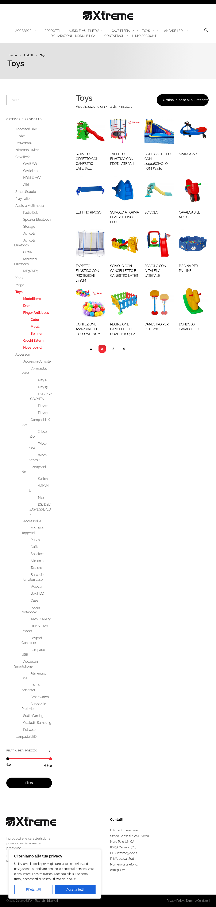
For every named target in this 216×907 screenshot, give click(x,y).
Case (34, 600)
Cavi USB (30, 164)
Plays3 (43, 413)
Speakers (37, 554)
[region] (54, 874)
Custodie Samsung (37, 723)
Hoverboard (32, 347)
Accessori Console (37, 361)
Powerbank (23, 143)
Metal (35, 327)
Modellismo (32, 299)
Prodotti (28, 55)
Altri (26, 185)
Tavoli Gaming (41, 619)
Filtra (29, 783)
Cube (35, 320)
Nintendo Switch (27, 150)
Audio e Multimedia (29, 206)
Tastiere (36, 568)
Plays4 (43, 380)
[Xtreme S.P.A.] (108, 15)
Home (13, 55)
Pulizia (35, 540)
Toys (18, 292)
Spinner (37, 334)
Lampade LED (25, 737)
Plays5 (43, 387)
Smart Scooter (26, 192)
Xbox (19, 278)
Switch (43, 479)
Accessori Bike (26, 129)
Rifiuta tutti (33, 889)
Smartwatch (40, 697)
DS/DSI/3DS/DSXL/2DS (40, 509)
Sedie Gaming (33, 716)
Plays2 (42, 406)
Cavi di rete (31, 171)
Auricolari (30, 233)
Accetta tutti (75, 889)
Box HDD (37, 593)
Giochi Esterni (33, 341)
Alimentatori (39, 561)
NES (41, 498)
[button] (203, 895)
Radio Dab (30, 213)
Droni (27, 306)
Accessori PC (33, 521)
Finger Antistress (36, 313)
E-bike (20, 136)
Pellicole (29, 730)
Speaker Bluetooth (37, 220)
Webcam (37, 587)
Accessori (22, 354)
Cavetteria (22, 157)
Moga (19, 285)
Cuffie (27, 252)
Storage (29, 226)
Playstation (23, 199)
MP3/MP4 (30, 271)
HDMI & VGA (32, 178)
